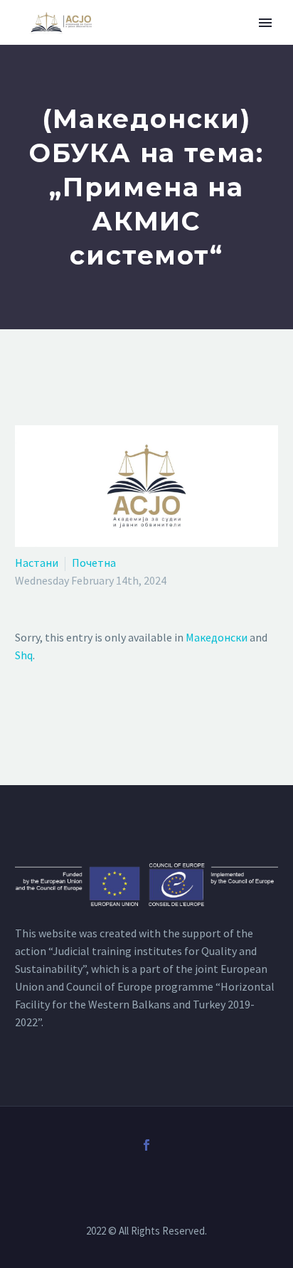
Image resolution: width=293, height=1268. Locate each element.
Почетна (94, 562)
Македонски (216, 637)
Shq (24, 655)
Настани (36, 562)
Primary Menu (265, 22)
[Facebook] (146, 1145)
